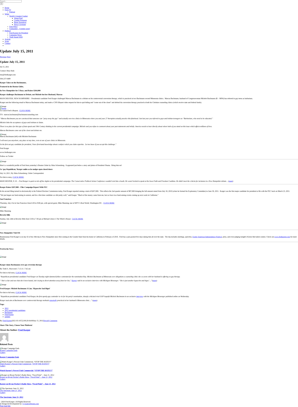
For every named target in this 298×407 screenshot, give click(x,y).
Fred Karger (9, 315)
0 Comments (52, 321)
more (231, 181)
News (45, 321)
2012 (6, 308)
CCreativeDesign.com (30, 404)
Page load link (5, 406)
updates (7, 317)
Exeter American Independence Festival (207, 237)
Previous (3, 57)
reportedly (53, 300)
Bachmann (9, 312)
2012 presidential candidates (15, 310)
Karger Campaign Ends (8, 350)
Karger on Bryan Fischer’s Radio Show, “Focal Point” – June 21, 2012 (26, 377)
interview (139, 296)
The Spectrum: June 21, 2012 (11, 391)
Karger (74, 281)
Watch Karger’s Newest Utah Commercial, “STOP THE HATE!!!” (24, 364)
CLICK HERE (24, 111)
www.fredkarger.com (282, 237)
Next (8, 57)
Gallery (2, 353)
